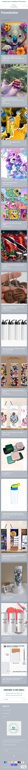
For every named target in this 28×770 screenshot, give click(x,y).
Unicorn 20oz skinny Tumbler (10, 182)
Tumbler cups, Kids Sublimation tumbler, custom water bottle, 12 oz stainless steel (13, 514)
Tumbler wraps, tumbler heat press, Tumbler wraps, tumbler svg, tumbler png (13, 57)
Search (4, 716)
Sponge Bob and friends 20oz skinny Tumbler (12, 223)
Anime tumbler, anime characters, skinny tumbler (13, 391)
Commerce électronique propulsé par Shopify (18, 767)
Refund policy (6, 713)
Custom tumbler (7, 637)
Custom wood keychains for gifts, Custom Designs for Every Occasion (13, 307)
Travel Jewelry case (7, 473)
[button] (1, 5)
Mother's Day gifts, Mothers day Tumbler (13, 432)
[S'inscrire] (23, 699)
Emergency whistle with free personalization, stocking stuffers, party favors (13, 100)
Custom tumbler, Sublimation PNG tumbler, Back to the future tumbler (14, 556)
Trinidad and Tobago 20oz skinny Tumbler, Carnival (13, 265)
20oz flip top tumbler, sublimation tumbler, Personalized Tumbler (14, 349)
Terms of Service (7, 710)
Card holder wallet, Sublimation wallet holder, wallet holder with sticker (12, 678)
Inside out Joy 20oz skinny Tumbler (11, 142)
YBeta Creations (7, 767)
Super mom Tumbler (8, 597)
